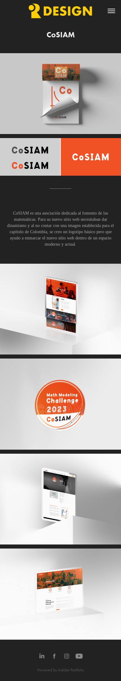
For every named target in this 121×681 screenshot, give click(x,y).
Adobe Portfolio (71, 670)
